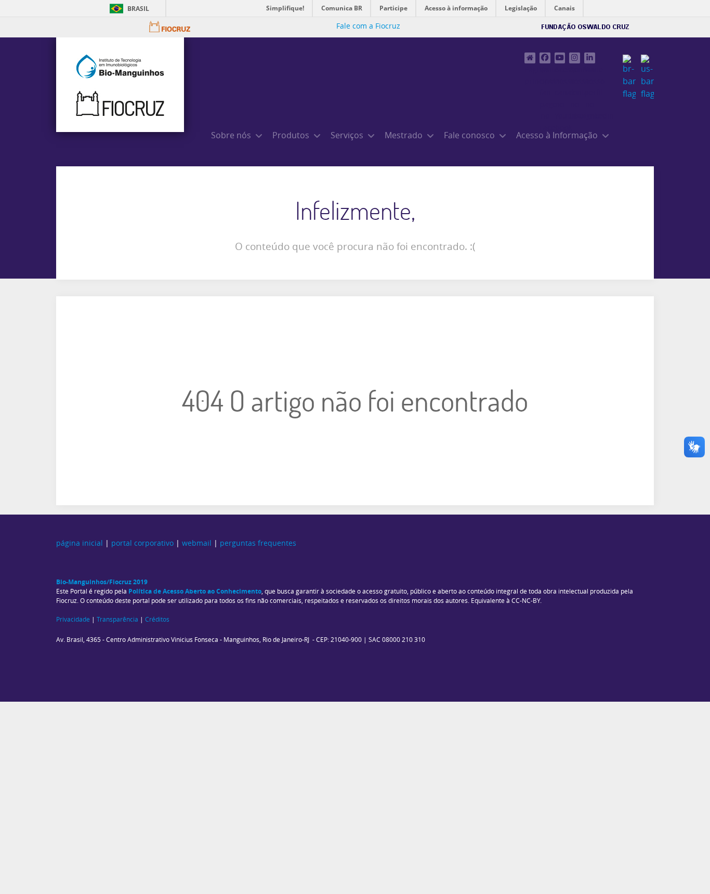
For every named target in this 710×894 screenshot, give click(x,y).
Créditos (157, 619)
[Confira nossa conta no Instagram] (574, 57)
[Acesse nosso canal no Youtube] (560, 57)
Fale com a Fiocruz (368, 26)
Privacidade (73, 619)
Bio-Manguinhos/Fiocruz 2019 (102, 581)
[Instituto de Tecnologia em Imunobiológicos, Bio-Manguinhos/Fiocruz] (120, 84)
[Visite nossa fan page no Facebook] (545, 57)
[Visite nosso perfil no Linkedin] (589, 57)
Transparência (117, 619)
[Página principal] (529, 57)
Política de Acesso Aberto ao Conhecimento (194, 591)
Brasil (138, 8)
